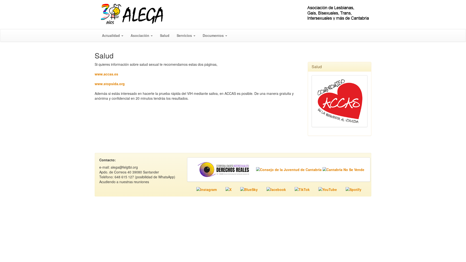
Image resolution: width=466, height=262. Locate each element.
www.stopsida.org (110, 83)
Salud (164, 35)
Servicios (185, 35)
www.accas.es (106, 74)
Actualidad (111, 35)
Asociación (140, 35)
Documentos (214, 35)
